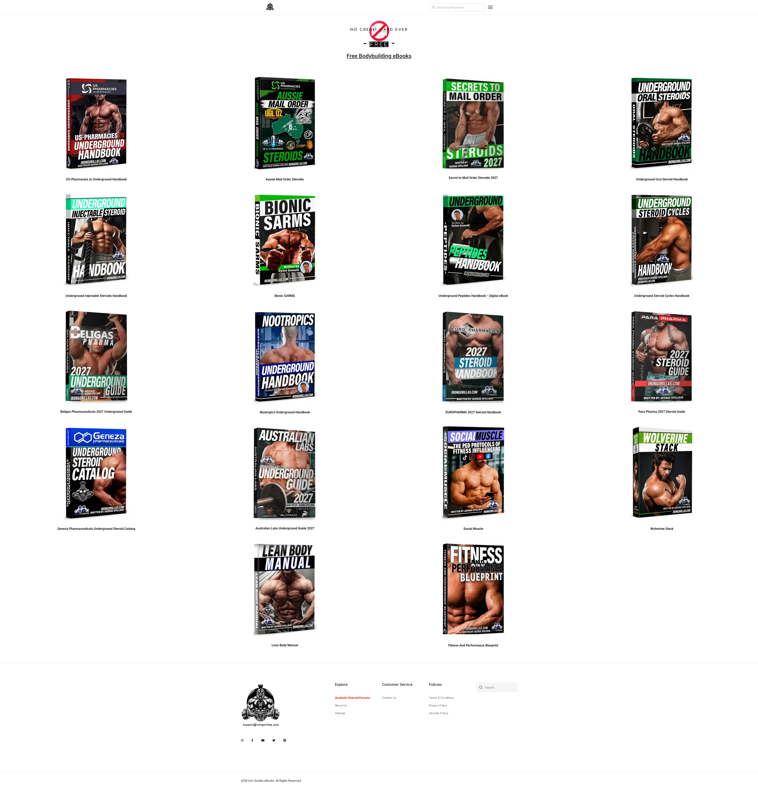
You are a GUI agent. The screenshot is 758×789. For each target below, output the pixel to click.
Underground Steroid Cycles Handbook (661, 296)
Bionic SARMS (285, 296)
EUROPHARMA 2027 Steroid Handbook (473, 412)
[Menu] (490, 7)
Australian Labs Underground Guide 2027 (284, 528)
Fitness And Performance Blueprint (473, 645)
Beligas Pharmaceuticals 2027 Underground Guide (96, 412)
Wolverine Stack (661, 529)
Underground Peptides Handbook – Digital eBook (473, 296)
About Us (341, 705)
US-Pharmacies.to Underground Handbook (96, 179)
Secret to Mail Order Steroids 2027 (473, 178)
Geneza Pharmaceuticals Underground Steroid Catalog (96, 529)
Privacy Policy (438, 705)
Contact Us (389, 697)
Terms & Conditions (441, 697)
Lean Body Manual (285, 645)
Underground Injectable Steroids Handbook (96, 296)
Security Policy (438, 713)
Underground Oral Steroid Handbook (662, 179)
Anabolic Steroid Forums (352, 697)
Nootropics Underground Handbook (285, 412)
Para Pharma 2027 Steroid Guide (661, 412)
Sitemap (340, 713)
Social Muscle (473, 529)
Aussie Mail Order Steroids (285, 179)
